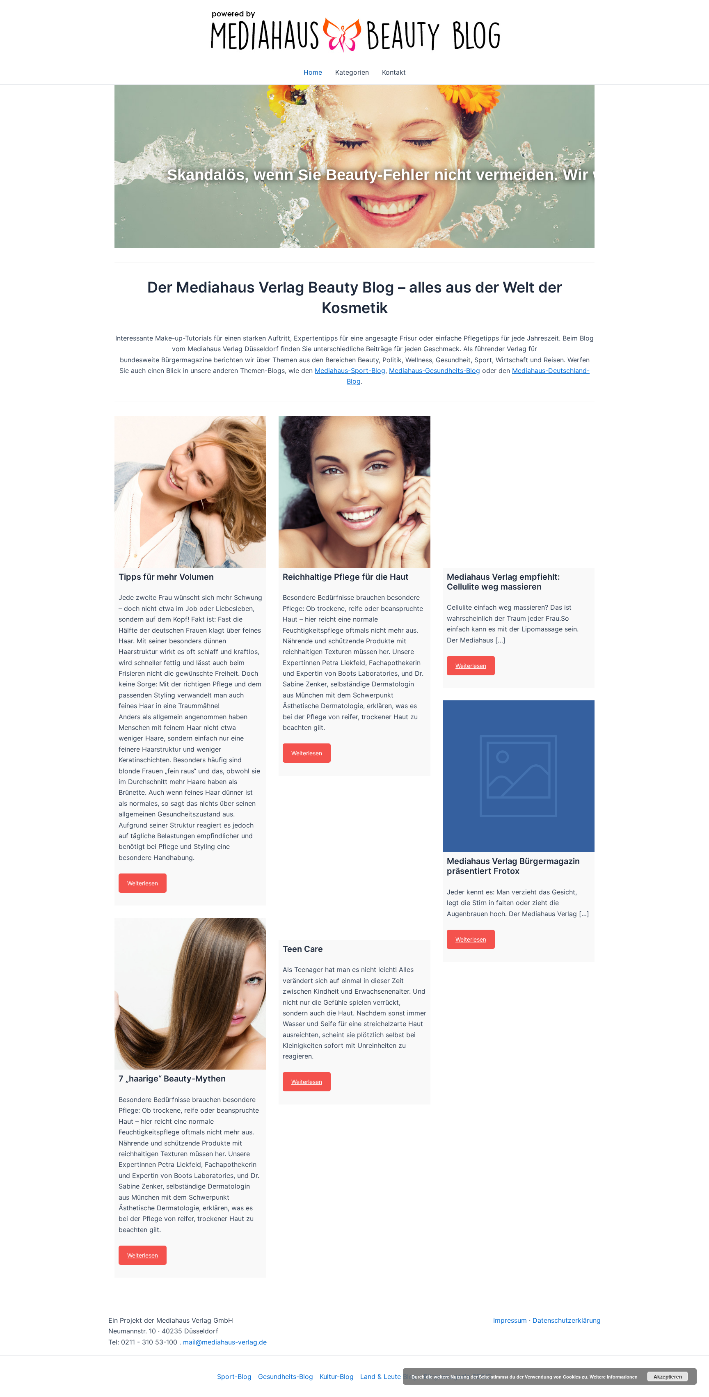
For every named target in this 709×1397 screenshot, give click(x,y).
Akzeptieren (668, 1376)
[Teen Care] (354, 864)
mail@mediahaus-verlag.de (225, 1342)
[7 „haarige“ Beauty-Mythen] (190, 994)
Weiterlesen (142, 883)
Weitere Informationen (614, 1377)
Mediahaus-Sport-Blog (350, 370)
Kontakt (394, 72)
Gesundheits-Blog (285, 1376)
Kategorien (352, 72)
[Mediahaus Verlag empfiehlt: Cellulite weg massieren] (519, 492)
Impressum (510, 1320)
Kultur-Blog (337, 1376)
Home (313, 72)
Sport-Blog (234, 1376)
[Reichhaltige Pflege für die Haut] (354, 492)
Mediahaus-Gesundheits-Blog (434, 370)
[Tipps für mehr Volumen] (190, 492)
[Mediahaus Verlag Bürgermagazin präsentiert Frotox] (519, 776)
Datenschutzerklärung (567, 1320)
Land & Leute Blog (388, 1376)
